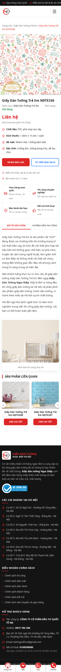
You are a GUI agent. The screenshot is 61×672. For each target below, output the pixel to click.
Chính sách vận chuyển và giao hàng (24, 602)
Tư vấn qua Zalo (45, 162)
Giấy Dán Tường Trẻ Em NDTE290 (15, 413)
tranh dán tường (42, 291)
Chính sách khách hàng (17, 591)
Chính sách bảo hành (16, 586)
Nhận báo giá (15, 162)
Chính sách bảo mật (15, 581)
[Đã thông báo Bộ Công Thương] (14, 488)
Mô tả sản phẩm (16, 225)
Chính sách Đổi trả (14, 597)
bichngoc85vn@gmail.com (27, 642)
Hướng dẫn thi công (44, 225)
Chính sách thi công (15, 575)
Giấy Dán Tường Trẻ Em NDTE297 (45, 413)
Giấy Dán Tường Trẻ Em (25, 25)
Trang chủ (7, 25)
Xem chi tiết (16, 421)
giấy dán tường (23, 291)
